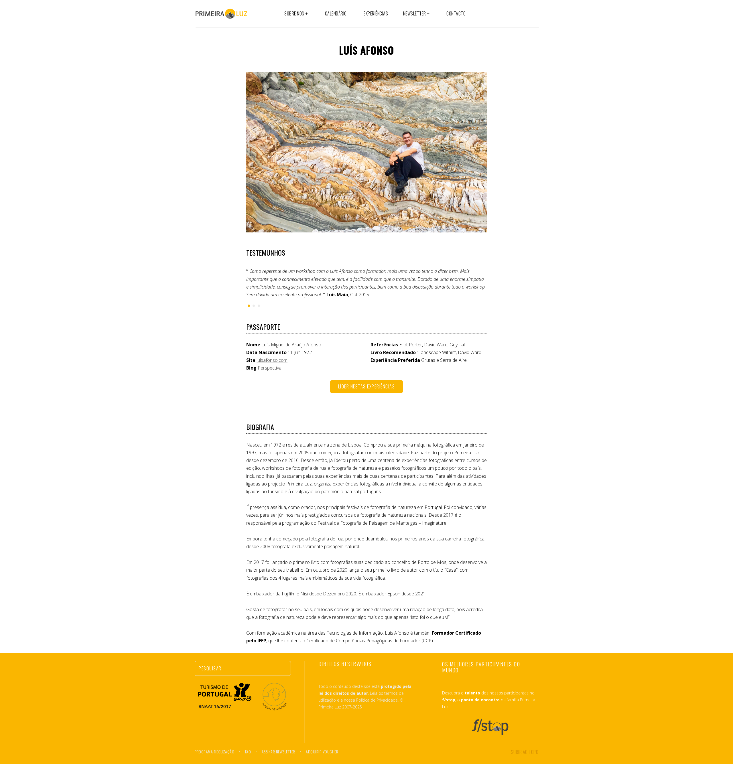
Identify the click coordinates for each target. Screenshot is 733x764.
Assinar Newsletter (278, 752)
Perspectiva (269, 368)
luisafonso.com (272, 360)
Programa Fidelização (214, 752)
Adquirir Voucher (322, 752)
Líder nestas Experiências (366, 386)
